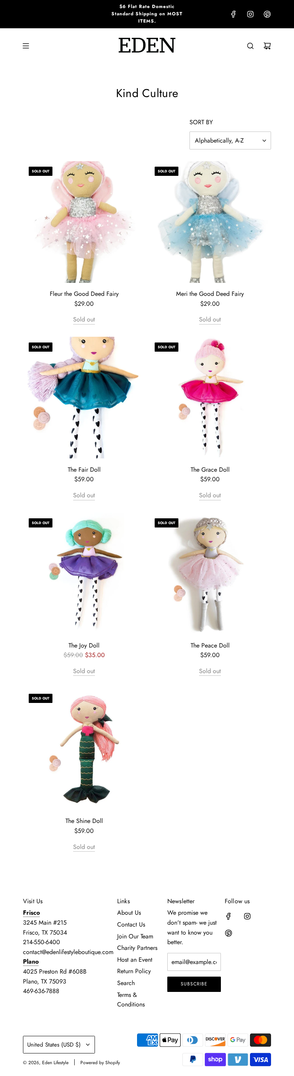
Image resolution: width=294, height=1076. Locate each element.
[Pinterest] (267, 14)
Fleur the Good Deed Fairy (84, 293)
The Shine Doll (84, 820)
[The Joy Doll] (84, 574)
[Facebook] (233, 14)
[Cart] (267, 45)
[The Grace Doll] (210, 398)
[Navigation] (25, 45)
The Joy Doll (84, 645)
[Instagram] (250, 14)
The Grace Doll (210, 469)
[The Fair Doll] (84, 398)
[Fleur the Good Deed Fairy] (84, 222)
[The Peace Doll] (210, 574)
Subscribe (194, 983)
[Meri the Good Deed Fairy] (210, 222)
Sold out (84, 319)
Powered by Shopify (100, 1062)
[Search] (250, 45)
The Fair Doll (84, 469)
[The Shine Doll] (84, 749)
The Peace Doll (210, 645)
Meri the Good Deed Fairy (210, 293)
